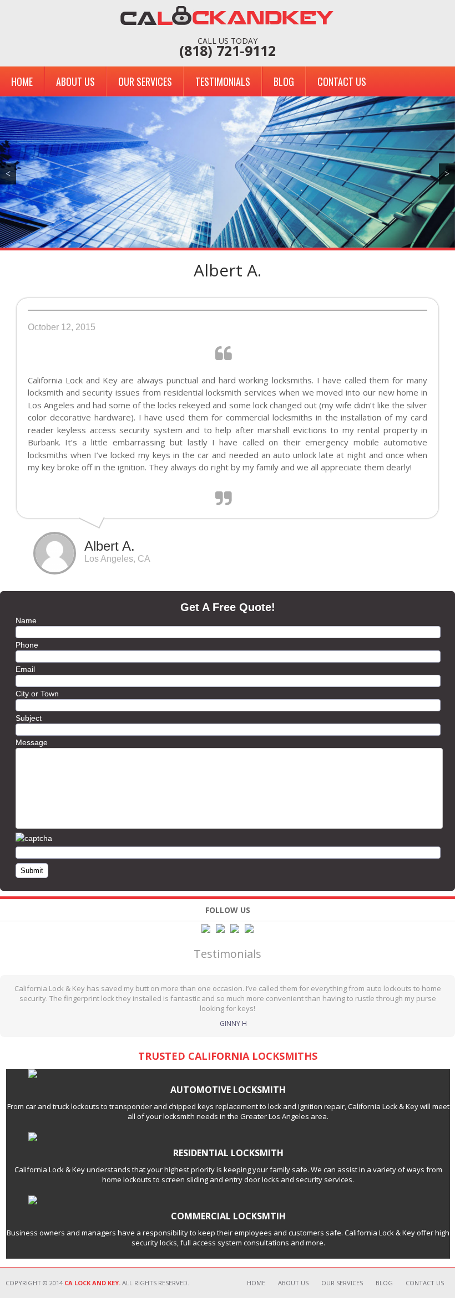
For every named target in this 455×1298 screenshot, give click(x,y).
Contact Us (341, 81)
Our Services (145, 81)
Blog (284, 81)
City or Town (37, 693)
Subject (29, 718)
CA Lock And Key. (92, 1283)
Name (26, 620)
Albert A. (227, 270)
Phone (27, 644)
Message (32, 742)
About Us (75, 81)
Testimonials (222, 81)
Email (25, 669)
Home (22, 81)
